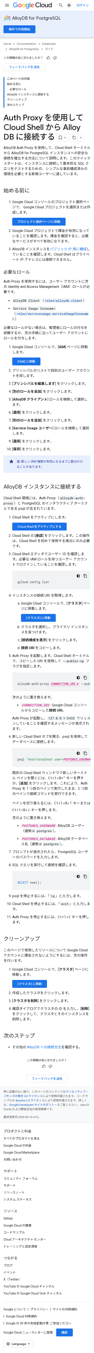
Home (7, 43)
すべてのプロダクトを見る (21, 1138)
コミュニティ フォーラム (20, 1178)
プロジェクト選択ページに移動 (38, 222)
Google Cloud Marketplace (21, 1152)
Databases (49, 43)
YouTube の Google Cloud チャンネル (28, 1286)
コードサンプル (14, 1232)
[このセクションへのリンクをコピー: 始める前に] (34, 191)
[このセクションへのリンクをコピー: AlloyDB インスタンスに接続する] (85, 487)
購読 (64, 1332)
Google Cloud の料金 (17, 1145)
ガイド (49, 49)
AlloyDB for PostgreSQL (36, 18)
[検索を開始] (60, 5)
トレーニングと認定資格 (20, 1246)
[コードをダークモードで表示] (78, 575)
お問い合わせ (12, 1159)
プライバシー (39, 1309)
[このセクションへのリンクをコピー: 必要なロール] (34, 272)
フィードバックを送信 (24, 67)
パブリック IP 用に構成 (68, 249)
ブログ (8, 1265)
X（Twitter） (12, 1279)
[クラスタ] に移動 (38, 618)
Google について (14, 1309)
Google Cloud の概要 (17, 1225)
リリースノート (14, 1192)
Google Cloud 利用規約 (21, 1316)
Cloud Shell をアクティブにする (39, 527)
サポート (9, 1185)
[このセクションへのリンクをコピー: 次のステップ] (39, 1036)
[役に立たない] (55, 58)
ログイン (83, 5)
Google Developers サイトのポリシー (33, 1104)
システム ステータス (17, 1199)
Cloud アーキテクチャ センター (24, 1239)
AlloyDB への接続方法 (44, 1047)
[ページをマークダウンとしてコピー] (74, 137)
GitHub (8, 1218)
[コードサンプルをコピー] (85, 575)
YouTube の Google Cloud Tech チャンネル (32, 1293)
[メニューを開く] (7, 5)
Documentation (26, 43)
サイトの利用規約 (65, 1309)
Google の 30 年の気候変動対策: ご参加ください (38, 1323)
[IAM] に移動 (26, 361)
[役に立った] (48, 58)
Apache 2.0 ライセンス (30, 1100)
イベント (9, 1272)
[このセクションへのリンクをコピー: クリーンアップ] (44, 939)
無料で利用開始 (19, 29)
